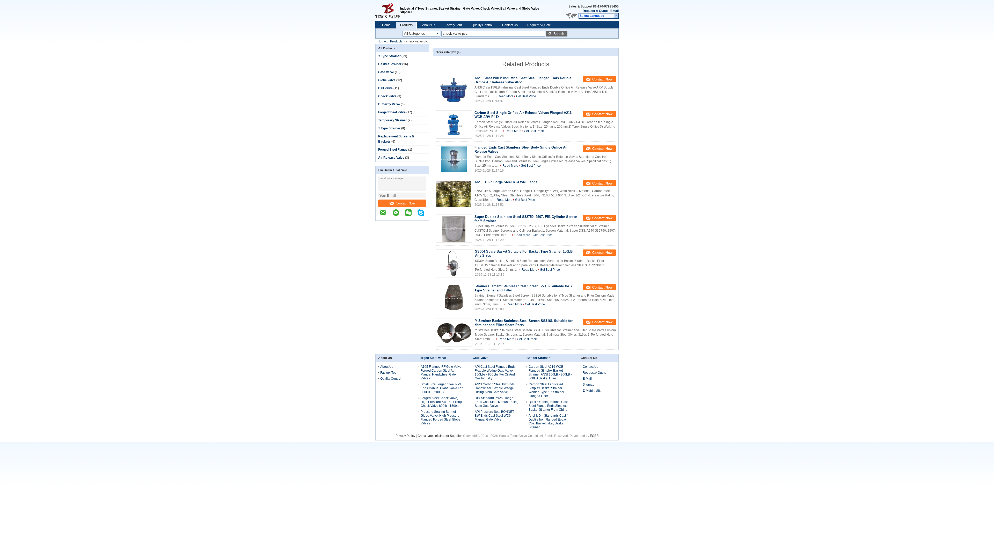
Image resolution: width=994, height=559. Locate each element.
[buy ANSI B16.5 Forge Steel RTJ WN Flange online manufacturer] (454, 194)
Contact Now (405, 203)
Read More (506, 96)
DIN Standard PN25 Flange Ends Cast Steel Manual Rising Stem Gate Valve (496, 402)
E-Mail (587, 378)
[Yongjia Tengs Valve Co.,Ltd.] (387, 10)
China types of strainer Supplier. (440, 436)
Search (558, 34)
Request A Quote (595, 11)
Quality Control (482, 25)
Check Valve (387, 96)
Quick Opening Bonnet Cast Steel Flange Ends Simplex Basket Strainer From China (548, 405)
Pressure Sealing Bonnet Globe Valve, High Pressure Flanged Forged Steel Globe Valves (441, 417)
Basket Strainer (389, 64)
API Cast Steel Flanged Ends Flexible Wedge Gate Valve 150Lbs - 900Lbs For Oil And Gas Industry (495, 372)
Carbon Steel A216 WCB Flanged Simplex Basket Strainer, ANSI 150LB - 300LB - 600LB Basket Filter (550, 372)
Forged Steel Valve (392, 112)
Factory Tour (453, 25)
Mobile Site (594, 391)
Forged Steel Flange (392, 149)
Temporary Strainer (392, 120)
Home (386, 25)
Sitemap (588, 384)
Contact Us (510, 25)
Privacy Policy (405, 436)
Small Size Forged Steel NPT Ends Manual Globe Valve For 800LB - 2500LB (442, 388)
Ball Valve (385, 88)
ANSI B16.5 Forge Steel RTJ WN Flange (505, 182)
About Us (428, 25)
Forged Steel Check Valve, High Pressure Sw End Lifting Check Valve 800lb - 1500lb (441, 402)
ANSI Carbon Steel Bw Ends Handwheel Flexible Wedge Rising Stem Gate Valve (495, 388)
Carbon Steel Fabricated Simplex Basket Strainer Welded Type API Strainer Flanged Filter (546, 390)
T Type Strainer (389, 128)
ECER (594, 436)
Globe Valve (387, 80)
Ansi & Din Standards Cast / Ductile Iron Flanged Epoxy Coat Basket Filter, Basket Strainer (548, 421)
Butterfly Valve (389, 104)
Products (406, 25)
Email (614, 11)
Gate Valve (386, 72)
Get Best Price (526, 96)
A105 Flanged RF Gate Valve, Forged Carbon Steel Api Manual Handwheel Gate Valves (441, 372)
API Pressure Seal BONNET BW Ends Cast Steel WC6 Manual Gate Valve (494, 415)
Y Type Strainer (389, 56)
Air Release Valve (391, 157)
